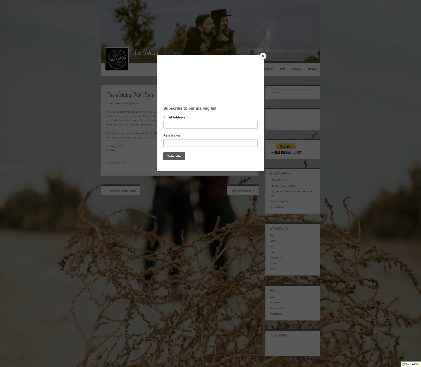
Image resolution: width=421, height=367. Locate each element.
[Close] (263, 56)
